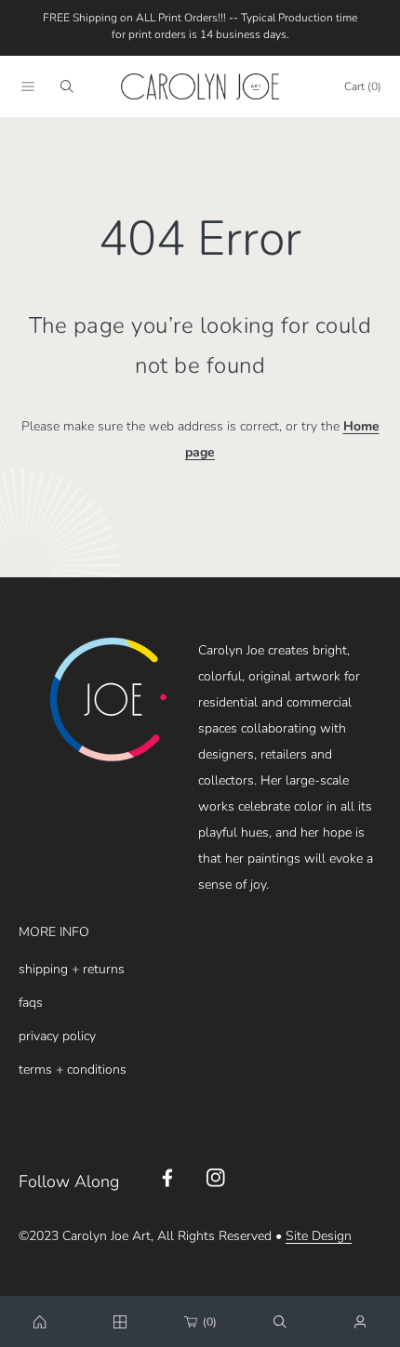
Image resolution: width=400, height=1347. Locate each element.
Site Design (319, 1236)
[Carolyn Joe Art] (200, 86)
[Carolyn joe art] (40, 1321)
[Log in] (360, 1321)
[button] (27, 86)
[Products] (120, 1321)
